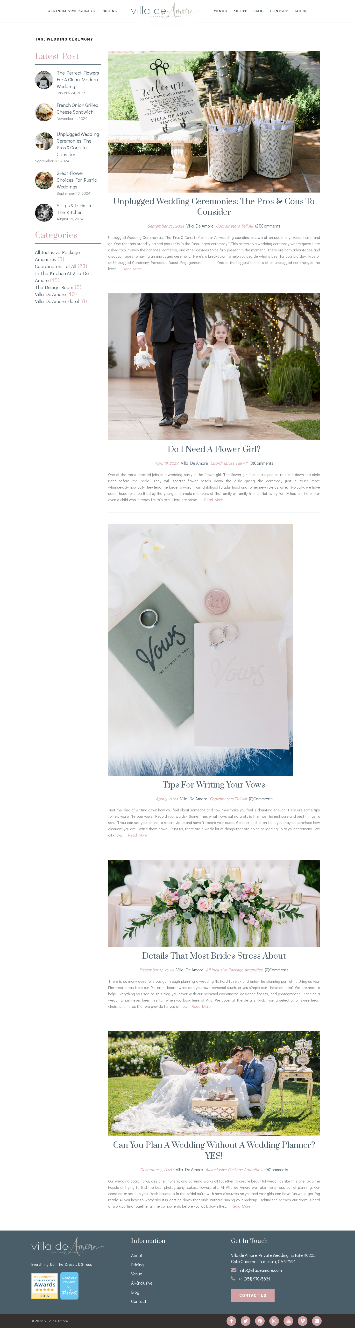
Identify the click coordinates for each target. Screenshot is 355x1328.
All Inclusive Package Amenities (234, 970)
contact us (252, 1295)
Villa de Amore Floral (57, 301)
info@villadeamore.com (260, 1270)
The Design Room (54, 287)
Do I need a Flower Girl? (214, 449)
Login (301, 11)
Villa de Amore (50, 294)
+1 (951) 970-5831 (254, 1279)
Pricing (109, 11)
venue (220, 11)
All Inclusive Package (71, 11)
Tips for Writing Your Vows (214, 785)
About (240, 11)
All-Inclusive (141, 1283)
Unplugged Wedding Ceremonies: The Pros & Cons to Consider (214, 207)
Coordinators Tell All (55, 266)
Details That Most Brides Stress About (214, 956)
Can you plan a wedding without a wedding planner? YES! (214, 1151)
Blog (258, 11)
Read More (132, 268)
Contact (279, 11)
